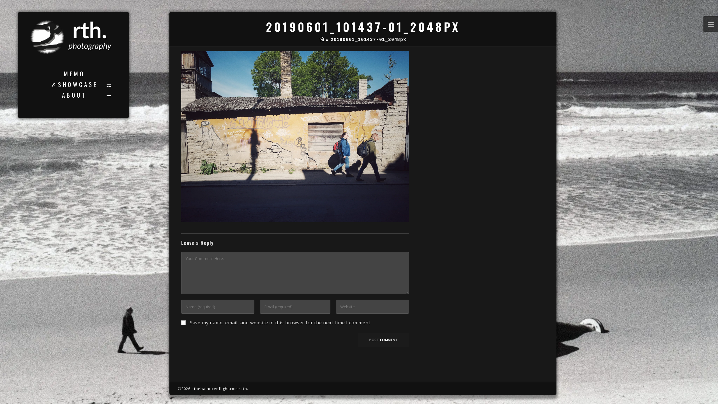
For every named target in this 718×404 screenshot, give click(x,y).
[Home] (321, 39)
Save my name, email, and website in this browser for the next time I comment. (281, 323)
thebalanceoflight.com (216, 388)
